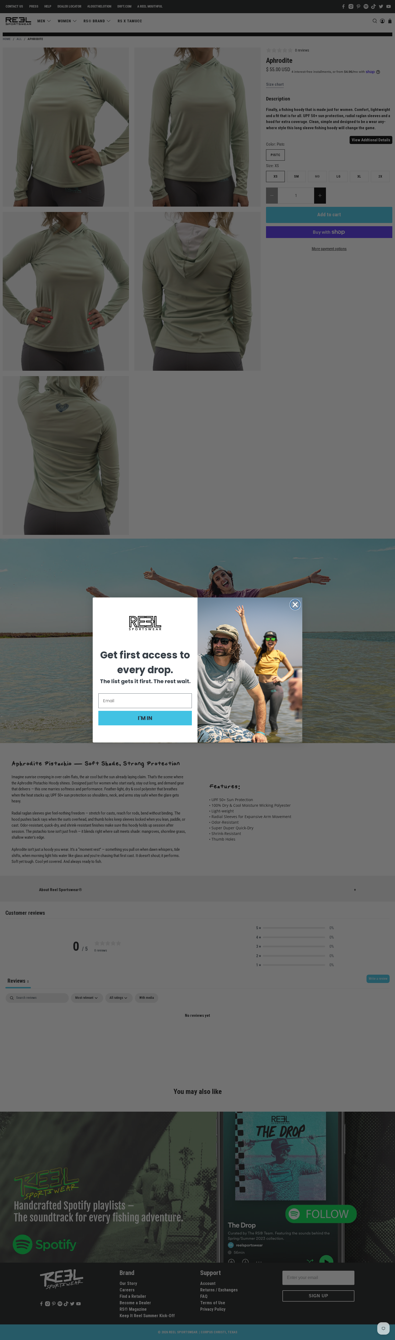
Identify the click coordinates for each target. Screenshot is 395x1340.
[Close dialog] (295, 605)
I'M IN (145, 718)
